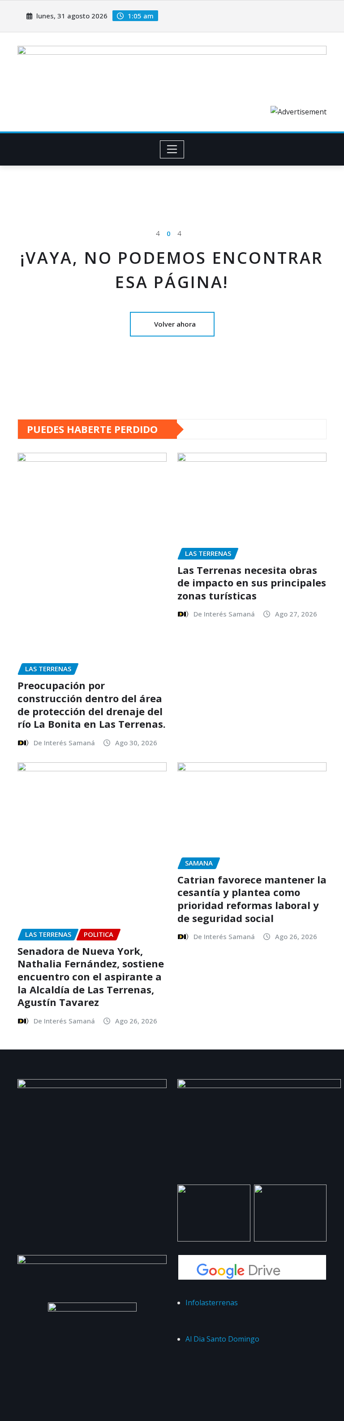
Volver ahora (175, 323)
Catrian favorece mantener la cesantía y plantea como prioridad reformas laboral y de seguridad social (252, 899)
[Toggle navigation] (172, 149)
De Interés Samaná (64, 742)
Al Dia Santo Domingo (222, 1339)
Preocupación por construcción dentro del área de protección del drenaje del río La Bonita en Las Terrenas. (91, 704)
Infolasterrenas (211, 1302)
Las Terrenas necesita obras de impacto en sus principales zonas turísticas (251, 582)
